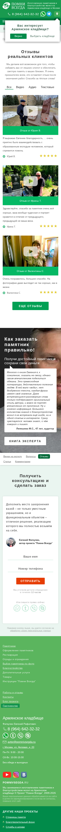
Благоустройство (13, 668)
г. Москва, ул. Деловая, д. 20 (18, 747)
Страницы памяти (16, 817)
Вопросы (31, 456)
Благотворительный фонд (20, 822)
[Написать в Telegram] (49, 13)
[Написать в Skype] (43, 605)
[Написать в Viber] (34, 605)
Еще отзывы (30, 306)
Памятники (9, 646)
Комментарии (22, 461)
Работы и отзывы (13, 692)
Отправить (30, 581)
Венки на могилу (12, 456)
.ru (15, 782)
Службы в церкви (15, 827)
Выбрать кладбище (42, 36)
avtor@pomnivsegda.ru (22, 742)
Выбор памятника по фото (18, 663)
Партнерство (10, 705)
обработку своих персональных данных (30, 630)
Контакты (8, 697)
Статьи (7, 461)
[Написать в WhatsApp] (43, 13)
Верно (18, 36)
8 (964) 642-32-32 (25, 14)
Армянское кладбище (23, 718)
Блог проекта (10, 701)
